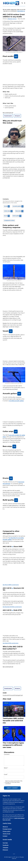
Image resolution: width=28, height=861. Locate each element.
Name (6, 768)
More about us (21, 11)
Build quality (17, 215)
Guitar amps (8, 211)
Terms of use (6, 833)
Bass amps (19, 211)
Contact (5, 836)
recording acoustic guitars (16, 400)
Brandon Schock (12, 18)
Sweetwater (8, 116)
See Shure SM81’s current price (11, 584)
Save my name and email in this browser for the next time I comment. (13, 782)
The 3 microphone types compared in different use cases (13, 745)
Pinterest (5, 850)
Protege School (7, 829)
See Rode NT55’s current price (10, 643)
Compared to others (9, 220)
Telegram (5, 847)
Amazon (17, 116)
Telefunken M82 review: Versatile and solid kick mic (13, 720)
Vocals (6, 206)
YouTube (5, 843)
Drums (6, 215)
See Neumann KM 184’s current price (12, 606)
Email (6, 774)
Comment (6, 754)
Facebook (5, 845)
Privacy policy (6, 831)
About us (5, 826)
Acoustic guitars (18, 206)
